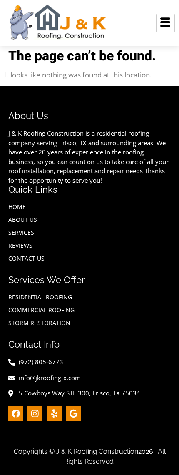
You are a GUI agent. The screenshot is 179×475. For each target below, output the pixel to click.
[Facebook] (15, 413)
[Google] (73, 413)
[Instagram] (34, 413)
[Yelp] (54, 413)
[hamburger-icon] (165, 23)
